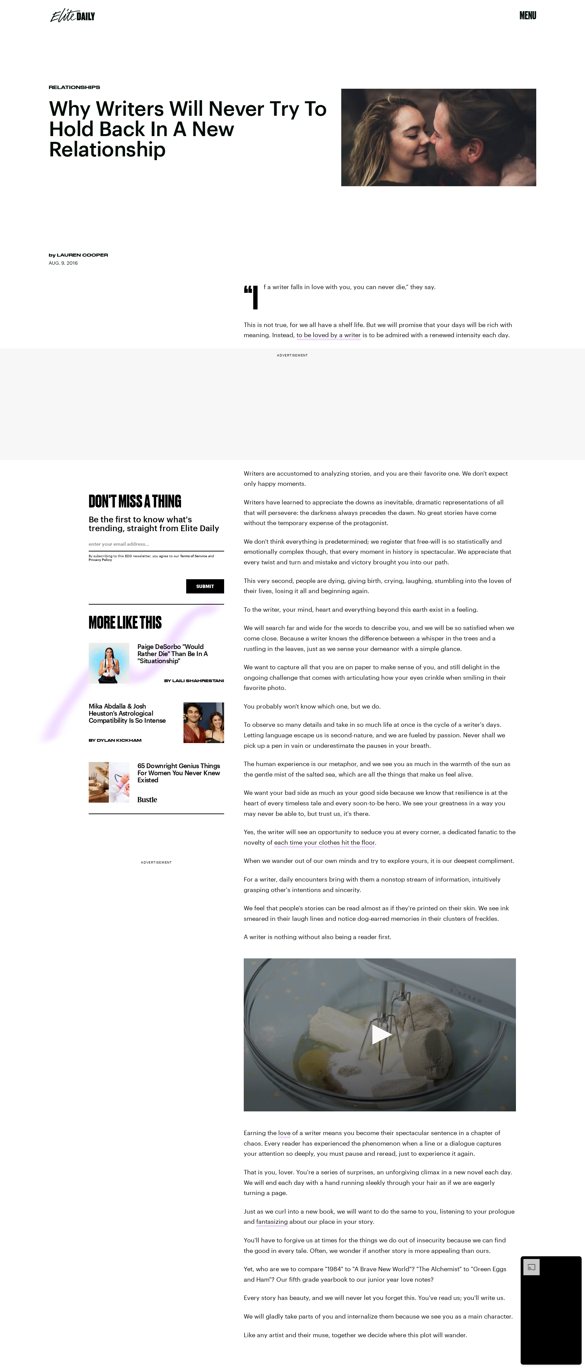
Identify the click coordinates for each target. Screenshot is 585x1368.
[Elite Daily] (72, 15)
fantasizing (272, 1221)
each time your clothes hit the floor (324, 842)
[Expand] (528, 1262)
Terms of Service (193, 556)
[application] (380, 1034)
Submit (205, 586)
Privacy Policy (100, 560)
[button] (380, 1034)
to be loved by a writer (329, 335)
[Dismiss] (574, 1262)
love (284, 1132)
